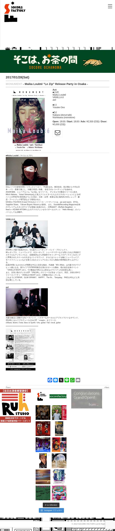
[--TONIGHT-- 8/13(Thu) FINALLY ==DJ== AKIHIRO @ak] (43, 493)
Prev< (8, 387)
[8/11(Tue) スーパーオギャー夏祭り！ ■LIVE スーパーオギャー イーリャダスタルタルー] (59, 493)
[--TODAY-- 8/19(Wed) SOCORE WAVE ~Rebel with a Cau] (59, 444)
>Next (106, 387)
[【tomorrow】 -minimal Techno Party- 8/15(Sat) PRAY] (43, 477)
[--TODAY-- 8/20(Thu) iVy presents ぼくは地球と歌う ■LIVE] (43, 444)
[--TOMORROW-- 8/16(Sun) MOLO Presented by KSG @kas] (59, 460)
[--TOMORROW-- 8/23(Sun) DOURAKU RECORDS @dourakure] (59, 412)
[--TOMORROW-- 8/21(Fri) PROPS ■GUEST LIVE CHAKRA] (59, 428)
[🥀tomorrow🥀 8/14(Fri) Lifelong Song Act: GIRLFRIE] (59, 477)
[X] (61, 380)
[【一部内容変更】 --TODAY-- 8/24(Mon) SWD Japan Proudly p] (43, 412)
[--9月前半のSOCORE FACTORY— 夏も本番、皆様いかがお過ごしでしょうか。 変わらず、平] (43, 460)
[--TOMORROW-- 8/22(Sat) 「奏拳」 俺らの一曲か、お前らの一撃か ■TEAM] (43, 428)
